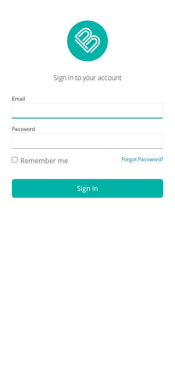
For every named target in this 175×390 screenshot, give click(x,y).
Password (23, 129)
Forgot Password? (142, 159)
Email (18, 98)
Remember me (44, 160)
